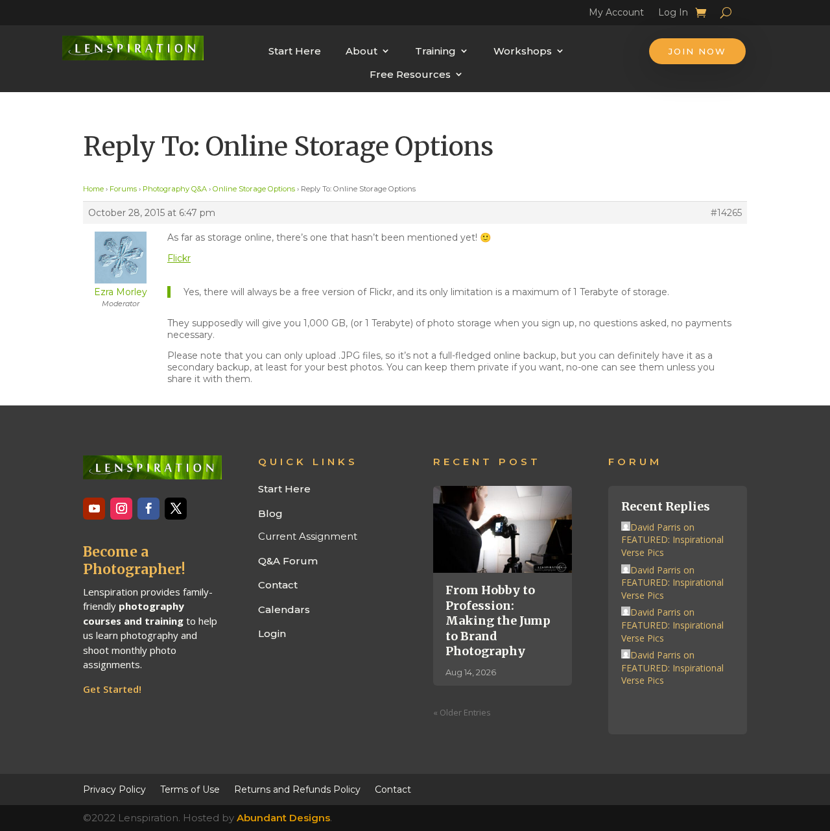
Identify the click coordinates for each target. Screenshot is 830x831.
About (361, 51)
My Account (616, 14)
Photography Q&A (175, 188)
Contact (278, 585)
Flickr (179, 258)
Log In (673, 14)
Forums (123, 188)
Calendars (284, 609)
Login (272, 633)
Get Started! (112, 688)
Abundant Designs (283, 818)
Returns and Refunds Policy (297, 789)
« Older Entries (462, 712)
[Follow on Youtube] (94, 509)
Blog (270, 513)
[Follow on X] (176, 509)
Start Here (294, 51)
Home (93, 188)
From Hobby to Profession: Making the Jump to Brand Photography (498, 620)
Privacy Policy (114, 789)
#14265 (726, 213)
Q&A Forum (288, 561)
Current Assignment (307, 536)
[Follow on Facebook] (148, 509)
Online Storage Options (254, 188)
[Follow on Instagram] (121, 509)
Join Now (697, 51)
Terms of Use (190, 789)
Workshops (522, 51)
